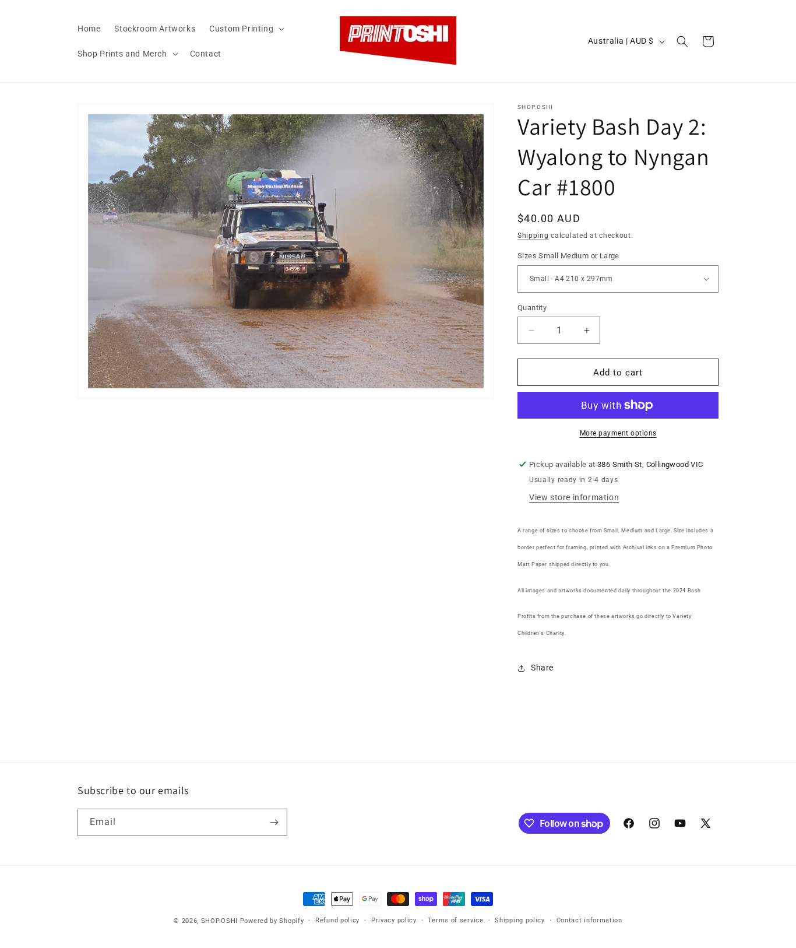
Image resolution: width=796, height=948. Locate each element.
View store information (574, 497)
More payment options (618, 433)
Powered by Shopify (272, 921)
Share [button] (542, 667)
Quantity (532, 307)
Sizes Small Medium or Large (568, 255)
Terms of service (455, 920)
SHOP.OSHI (219, 921)
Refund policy (337, 920)
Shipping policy (520, 920)
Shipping (533, 235)
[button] (245, 28)
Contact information (589, 920)
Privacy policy (394, 920)
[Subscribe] (274, 822)
